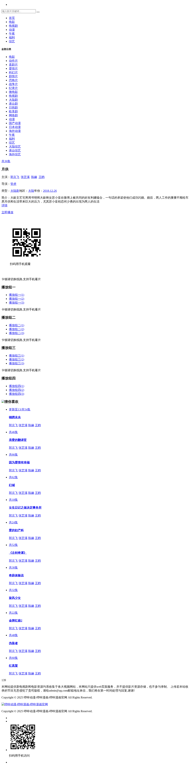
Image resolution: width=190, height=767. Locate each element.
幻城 (12, 485)
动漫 (12, 29)
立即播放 (7, 212)
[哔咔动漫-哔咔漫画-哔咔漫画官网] (24, 704)
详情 (4, 205)
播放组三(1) (16, 355)
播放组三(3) (16, 363)
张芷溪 (25, 177)
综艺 (12, 41)
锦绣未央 (15, 417)
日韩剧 (13, 107)
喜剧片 (13, 64)
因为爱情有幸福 (19, 462)
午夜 (12, 33)
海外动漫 (15, 130)
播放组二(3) (16, 333)
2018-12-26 (50, 190)
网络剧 (13, 115)
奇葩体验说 (16, 575)
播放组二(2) (16, 329)
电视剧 (13, 25)
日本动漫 (15, 127)
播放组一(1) (16, 294)
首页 (12, 18)
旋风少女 (15, 597)
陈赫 (34, 177)
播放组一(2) (16, 298)
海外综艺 (15, 154)
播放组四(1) (16, 386)
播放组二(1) (16, 325)
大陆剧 (13, 99)
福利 (12, 37)
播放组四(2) (16, 389)
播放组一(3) (16, 302)
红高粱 (13, 665)
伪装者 (13, 643)
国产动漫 (15, 123)
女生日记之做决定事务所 (25, 507)
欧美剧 (13, 111)
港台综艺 (15, 150)
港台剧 (13, 103)
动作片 (13, 60)
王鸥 (42, 177)
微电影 (13, 91)
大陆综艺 (15, 146)
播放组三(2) (16, 359)
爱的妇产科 (16, 530)
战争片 (13, 84)
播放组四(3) (16, 393)
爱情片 (13, 68)
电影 (12, 21)
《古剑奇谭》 (18, 552)
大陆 (31, 190)
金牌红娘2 (15, 620)
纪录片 (13, 88)
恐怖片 (13, 80)
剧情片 (13, 76)
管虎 (13, 183)
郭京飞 (14, 177)
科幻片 (13, 72)
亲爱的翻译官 (18, 439)
